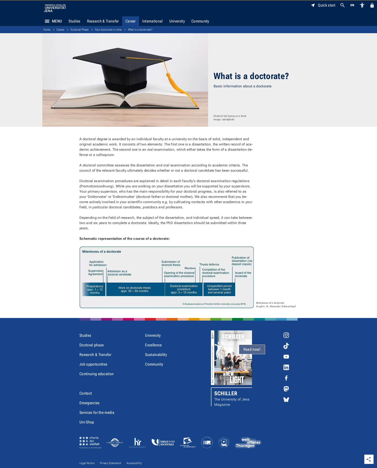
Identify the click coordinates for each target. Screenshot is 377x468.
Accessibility (134, 463)
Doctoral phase (91, 345)
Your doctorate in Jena (108, 29)
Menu (57, 21)
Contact (85, 393)
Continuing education (96, 373)
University (177, 21)
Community (200, 21)
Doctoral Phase (79, 29)
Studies (74, 21)
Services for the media (96, 412)
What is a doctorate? (140, 29)
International (152, 21)
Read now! (251, 349)
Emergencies (89, 403)
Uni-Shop (86, 422)
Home (46, 29)
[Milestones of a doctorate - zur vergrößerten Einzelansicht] (167, 277)
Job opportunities (93, 364)
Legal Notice (86, 463)
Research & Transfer (103, 21)
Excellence (153, 345)
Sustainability (156, 354)
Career (130, 21)
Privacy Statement (110, 463)
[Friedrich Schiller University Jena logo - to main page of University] (55, 8)
